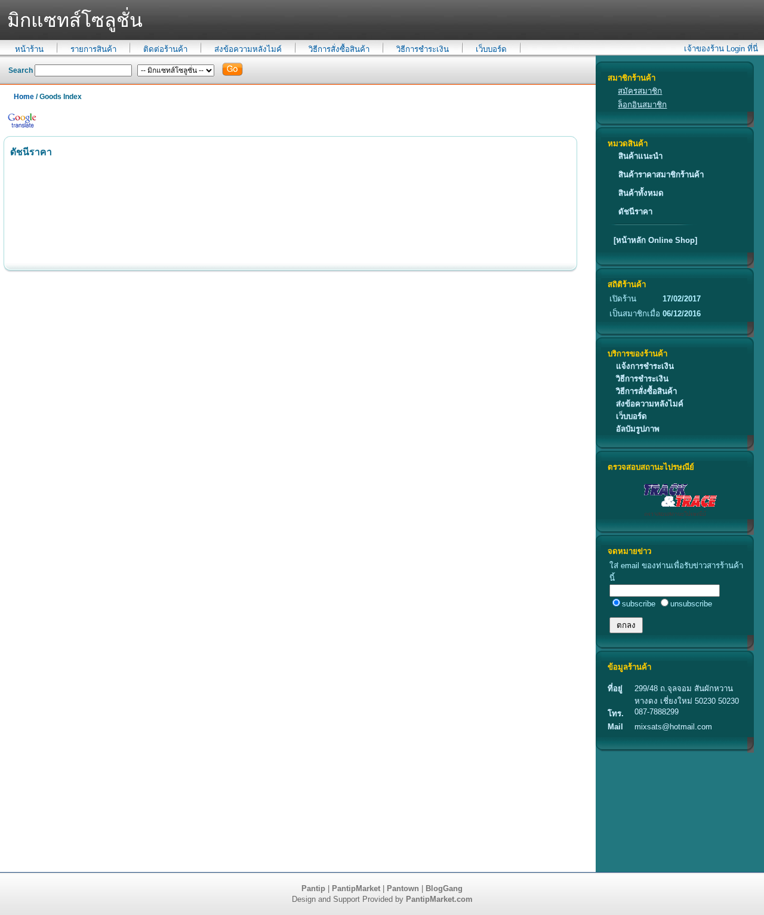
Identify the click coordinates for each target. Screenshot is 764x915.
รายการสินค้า (93, 49)
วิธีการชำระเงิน (422, 49)
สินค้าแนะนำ (640, 156)
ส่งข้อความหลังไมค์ (248, 49)
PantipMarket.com (439, 899)
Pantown (403, 888)
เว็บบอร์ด (491, 49)
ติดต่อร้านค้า (165, 49)
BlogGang (444, 888)
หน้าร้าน (29, 49)
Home (24, 97)
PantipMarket (356, 888)
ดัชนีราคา (635, 211)
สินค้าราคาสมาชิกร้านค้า (661, 174)
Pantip (313, 888)
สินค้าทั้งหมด (641, 193)
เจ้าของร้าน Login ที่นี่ (721, 48)
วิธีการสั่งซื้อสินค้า (339, 49)
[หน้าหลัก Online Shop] (655, 240)
